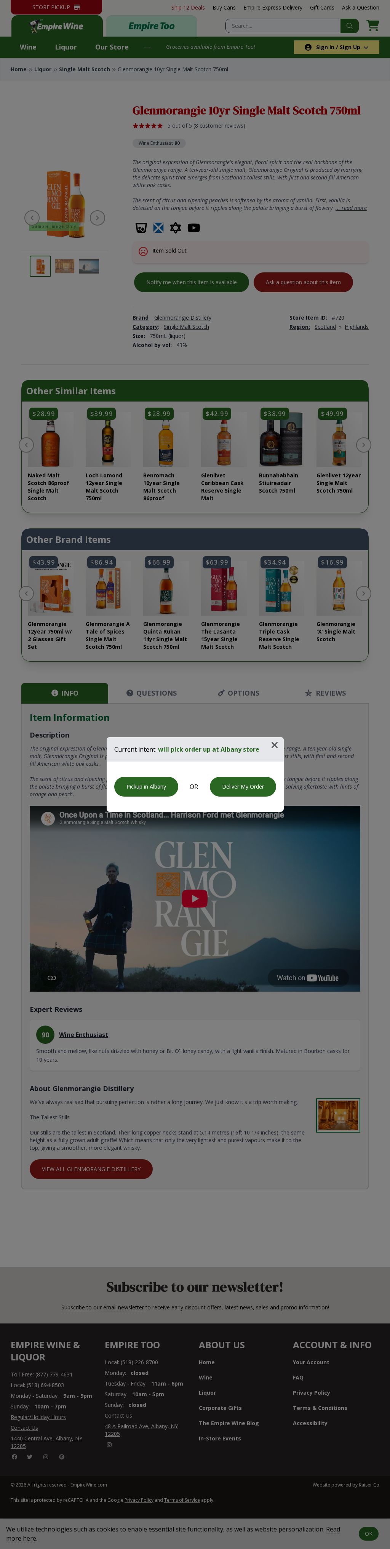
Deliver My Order (243, 786)
